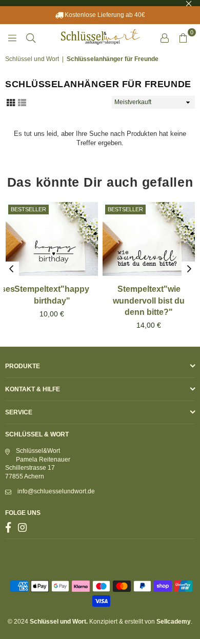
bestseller (28, 209)
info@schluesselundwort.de (56, 491)
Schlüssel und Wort (32, 59)
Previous (11, 269)
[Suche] (31, 37)
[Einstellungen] (164, 37)
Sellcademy (173, 621)
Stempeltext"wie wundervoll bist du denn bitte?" (149, 300)
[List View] (22, 101)
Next (189, 269)
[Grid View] (10, 101)
